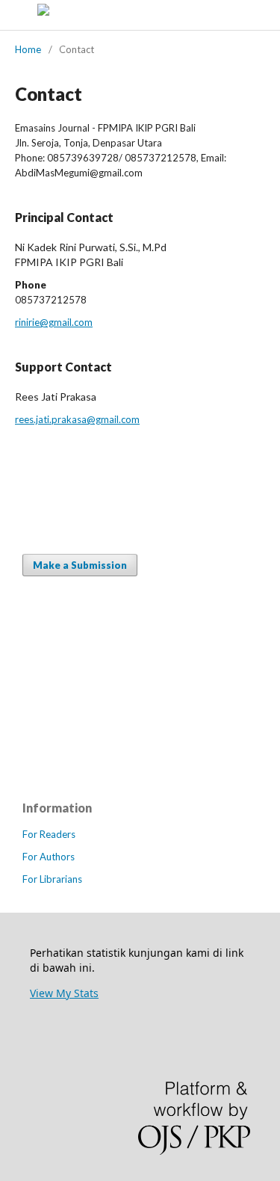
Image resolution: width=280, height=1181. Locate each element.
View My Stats (64, 993)
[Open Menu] (15, 15)
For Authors (48, 857)
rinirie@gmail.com (54, 322)
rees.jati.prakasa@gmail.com (77, 419)
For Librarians (52, 879)
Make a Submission (80, 565)
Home (28, 49)
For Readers (48, 834)
